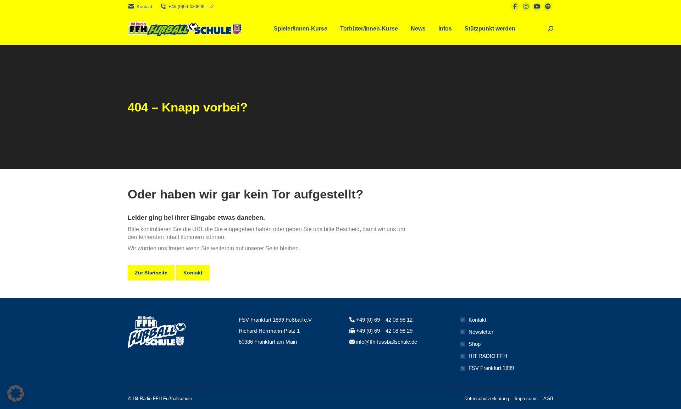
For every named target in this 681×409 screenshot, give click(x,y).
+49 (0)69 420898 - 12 (191, 6)
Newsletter (481, 332)
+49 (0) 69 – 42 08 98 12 (384, 320)
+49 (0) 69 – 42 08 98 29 (384, 331)
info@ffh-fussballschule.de (386, 342)
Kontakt (145, 6)
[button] (15, 393)
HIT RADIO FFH (488, 356)
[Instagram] (526, 7)
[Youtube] (537, 7)
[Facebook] (515, 7)
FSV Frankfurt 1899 (491, 368)
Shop (475, 344)
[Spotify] (548, 7)
